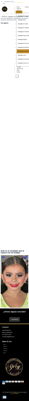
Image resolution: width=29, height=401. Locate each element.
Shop (18, 70)
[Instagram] (17, 388)
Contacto (19, 67)
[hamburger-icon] (26, 7)
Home (18, 7)
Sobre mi (19, 8)
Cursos (18, 10)
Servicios (19, 12)
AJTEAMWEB (15, 393)
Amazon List (20, 68)
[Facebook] (12, 388)
